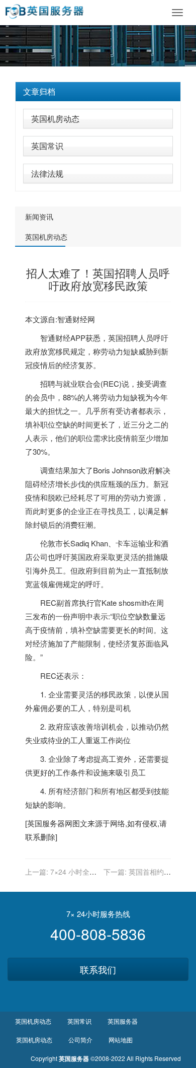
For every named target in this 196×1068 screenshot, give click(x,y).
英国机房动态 (55, 118)
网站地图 (121, 1039)
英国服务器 (46, 823)
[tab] (98, 91)
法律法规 (47, 173)
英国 (115, 337)
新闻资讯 (39, 216)
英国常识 (47, 146)
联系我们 (98, 969)
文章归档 (39, 91)
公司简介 (80, 1039)
